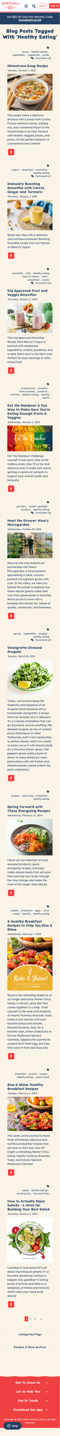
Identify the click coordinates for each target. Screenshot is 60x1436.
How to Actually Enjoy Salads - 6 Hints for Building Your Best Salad (28, 1205)
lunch (44, 276)
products (42, 391)
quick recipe (42, 1077)
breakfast (27, 169)
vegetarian (33, 54)
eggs (37, 910)
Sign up (54, 6)
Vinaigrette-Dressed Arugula (24, 649)
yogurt (15, 169)
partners (21, 506)
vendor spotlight (38, 506)
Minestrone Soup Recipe (27, 66)
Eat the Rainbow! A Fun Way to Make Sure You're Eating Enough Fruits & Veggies (28, 411)
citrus (46, 910)
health (45, 397)
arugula (42, 633)
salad (16, 913)
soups (25, 51)
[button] (26, 6)
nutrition (14, 394)
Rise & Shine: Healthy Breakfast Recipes (25, 1087)
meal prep (27, 795)
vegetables (18, 54)
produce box (28, 388)
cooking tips (24, 1193)
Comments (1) (43, 176)
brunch (32, 1073)
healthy (45, 394)
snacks (45, 279)
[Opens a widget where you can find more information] (12, 1426)
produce (42, 388)
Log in (42, 6)
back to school (30, 276)
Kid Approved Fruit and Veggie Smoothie (27, 293)
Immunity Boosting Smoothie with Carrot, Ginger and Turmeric (26, 188)
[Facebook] (11, 152)
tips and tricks (41, 1193)
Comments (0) (43, 58)
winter (45, 54)
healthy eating (39, 51)
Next (41, 1319)
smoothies (41, 169)
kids (28, 273)
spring (17, 633)
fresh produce (27, 391)
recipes (15, 795)
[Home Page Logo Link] (10, 6)
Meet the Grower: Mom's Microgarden (28, 522)
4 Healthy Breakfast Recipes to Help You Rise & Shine (29, 925)
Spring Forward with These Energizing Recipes (28, 809)
